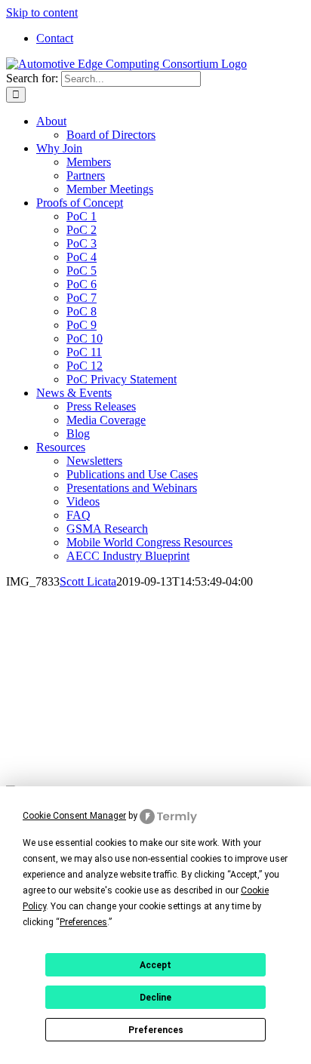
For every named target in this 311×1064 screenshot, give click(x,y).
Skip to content (42, 12)
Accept (155, 965)
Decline (155, 997)
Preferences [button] (83, 922)
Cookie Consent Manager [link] (74, 815)
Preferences (155, 1030)
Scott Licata (88, 581)
